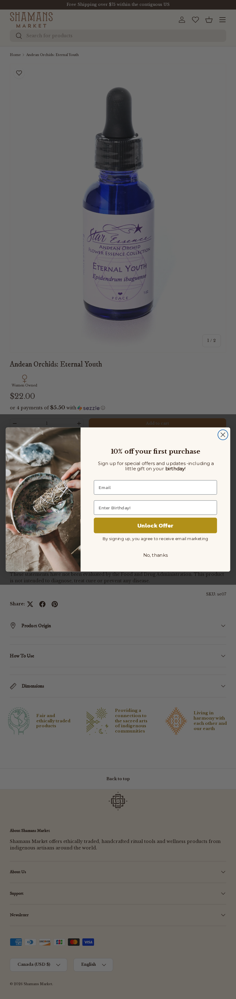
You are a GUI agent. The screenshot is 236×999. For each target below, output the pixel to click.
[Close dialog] (223, 435)
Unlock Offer (155, 525)
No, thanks (155, 555)
